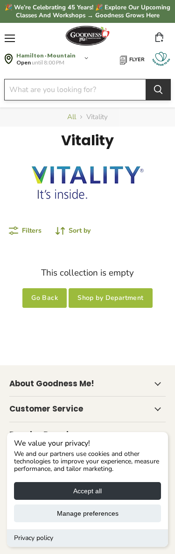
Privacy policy (33, 537)
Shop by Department (110, 297)
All (71, 117)
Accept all (87, 491)
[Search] (158, 89)
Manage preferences (88, 513)
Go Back (44, 297)
